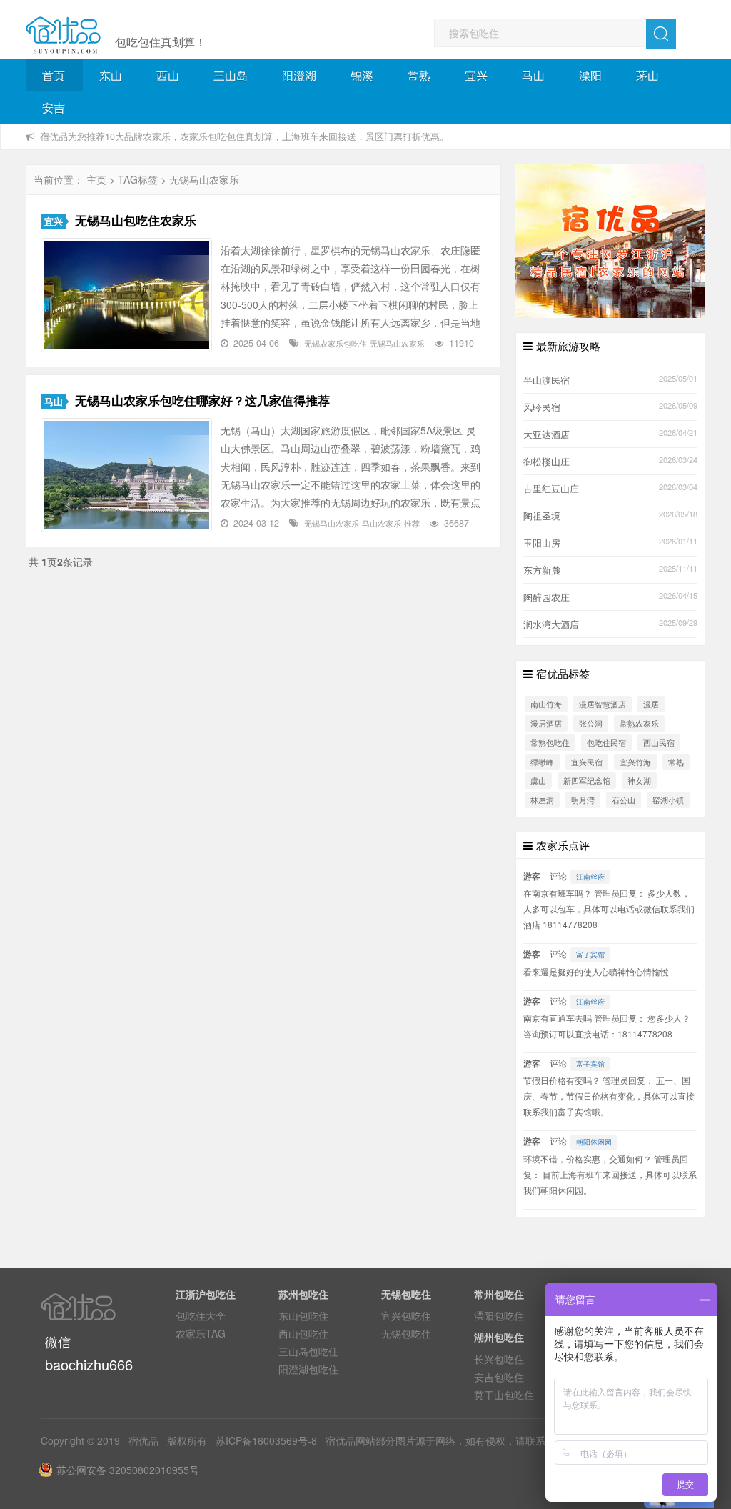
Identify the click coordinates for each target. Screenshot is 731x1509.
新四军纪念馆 (586, 780)
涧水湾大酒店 (551, 624)
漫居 (651, 703)
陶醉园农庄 (546, 597)
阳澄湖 (299, 75)
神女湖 (639, 780)
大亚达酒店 (546, 434)
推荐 (412, 523)
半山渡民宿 (546, 380)
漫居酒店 (546, 723)
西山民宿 (659, 742)
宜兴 (476, 75)
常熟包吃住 (550, 742)
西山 (167, 75)
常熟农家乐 (639, 723)
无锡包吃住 (406, 1333)
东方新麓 (541, 570)
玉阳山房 (541, 543)
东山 (110, 75)
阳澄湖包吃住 (308, 1369)
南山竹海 (546, 703)
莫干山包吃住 (504, 1395)
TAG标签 (138, 179)
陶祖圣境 (541, 515)
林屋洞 (542, 799)
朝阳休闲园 (594, 1142)
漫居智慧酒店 (602, 703)
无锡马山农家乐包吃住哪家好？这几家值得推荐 (202, 400)
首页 (53, 75)
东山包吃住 (303, 1315)
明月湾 (583, 799)
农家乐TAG (201, 1333)
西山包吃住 (303, 1333)
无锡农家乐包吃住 (335, 343)
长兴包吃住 (499, 1359)
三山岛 (230, 75)
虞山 (538, 780)
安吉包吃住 (499, 1377)
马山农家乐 (381, 523)
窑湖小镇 (668, 799)
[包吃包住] (63, 36)
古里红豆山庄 (551, 488)
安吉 (53, 107)
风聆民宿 (541, 407)
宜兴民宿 (587, 761)
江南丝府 (590, 877)
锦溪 (362, 75)
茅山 (647, 75)
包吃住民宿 (606, 742)
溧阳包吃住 (499, 1315)
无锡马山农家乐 (397, 343)
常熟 (419, 75)
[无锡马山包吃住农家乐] (126, 295)
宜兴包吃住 (406, 1315)
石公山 (623, 799)
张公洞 (591, 723)
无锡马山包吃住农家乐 (135, 220)
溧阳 (590, 75)
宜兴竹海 (635, 761)
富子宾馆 (590, 955)
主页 (96, 179)
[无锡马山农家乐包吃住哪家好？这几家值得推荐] (126, 475)
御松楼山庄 (546, 461)
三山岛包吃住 (308, 1351)
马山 (533, 75)
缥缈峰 (542, 761)
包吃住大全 (201, 1315)
